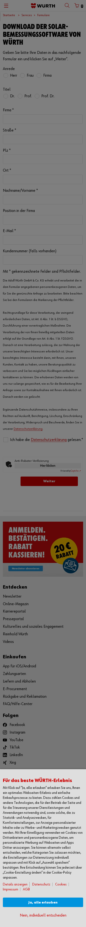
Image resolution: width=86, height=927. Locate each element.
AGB (26, 889)
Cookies (61, 884)
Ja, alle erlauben (43, 902)
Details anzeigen (15, 884)
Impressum (10, 889)
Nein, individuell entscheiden (43, 915)
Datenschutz (41, 884)
